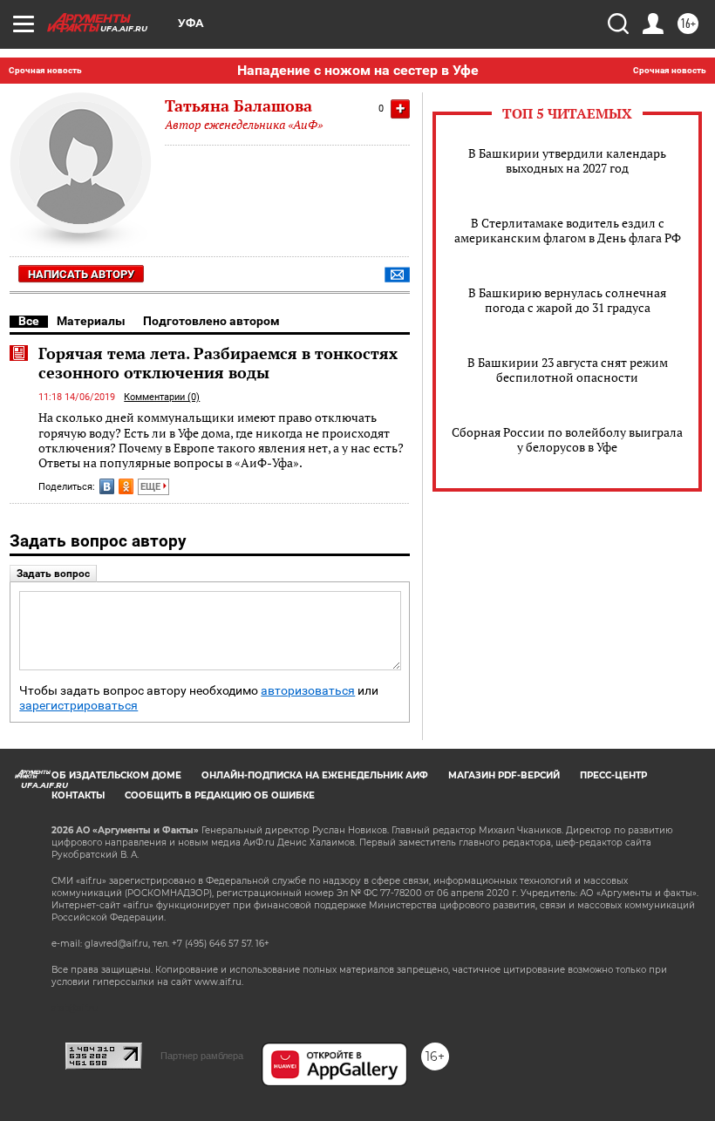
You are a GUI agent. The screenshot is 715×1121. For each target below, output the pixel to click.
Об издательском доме (116, 775)
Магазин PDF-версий (504, 775)
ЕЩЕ (151, 487)
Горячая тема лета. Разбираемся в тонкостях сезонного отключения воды (218, 363)
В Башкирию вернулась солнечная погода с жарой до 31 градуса (567, 300)
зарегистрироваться (78, 705)
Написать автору (81, 274)
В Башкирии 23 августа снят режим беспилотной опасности (567, 369)
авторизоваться (308, 690)
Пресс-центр (613, 775)
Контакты (78, 795)
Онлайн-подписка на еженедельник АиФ (314, 775)
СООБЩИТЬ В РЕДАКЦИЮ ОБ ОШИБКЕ (220, 795)
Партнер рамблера (201, 1055)
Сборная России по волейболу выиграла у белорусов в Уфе (567, 439)
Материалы (91, 321)
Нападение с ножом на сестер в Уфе (358, 70)
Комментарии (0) (162, 397)
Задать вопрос (53, 573)
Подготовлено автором (211, 321)
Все (28, 321)
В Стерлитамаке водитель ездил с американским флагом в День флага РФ (567, 230)
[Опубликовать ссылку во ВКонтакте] (106, 486)
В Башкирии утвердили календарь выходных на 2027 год (567, 160)
